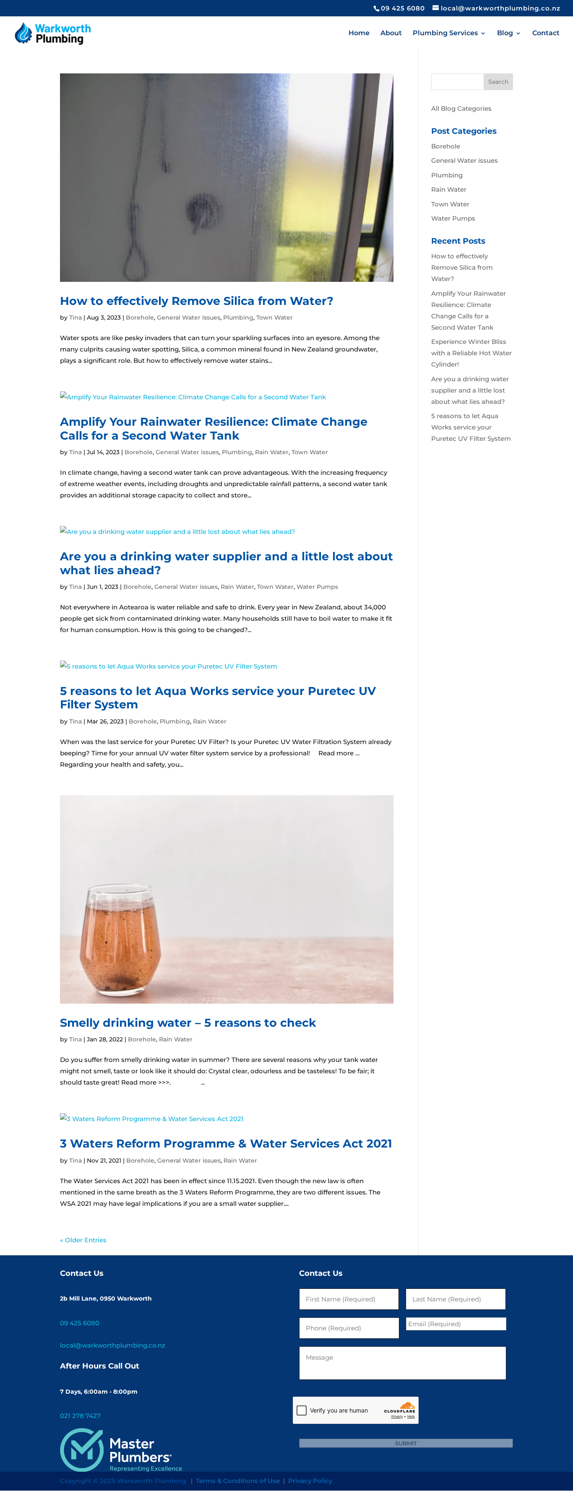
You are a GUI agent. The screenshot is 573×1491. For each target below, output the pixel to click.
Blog (505, 33)
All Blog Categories (461, 108)
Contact (546, 33)
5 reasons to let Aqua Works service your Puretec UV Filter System (218, 697)
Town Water (274, 317)
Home (359, 33)
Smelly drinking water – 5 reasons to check (188, 1023)
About (391, 33)
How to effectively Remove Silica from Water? (196, 301)
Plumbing (238, 317)
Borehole (140, 317)
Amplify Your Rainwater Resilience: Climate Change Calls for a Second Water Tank (213, 428)
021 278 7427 (80, 1416)
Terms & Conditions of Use (238, 1481)
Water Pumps (317, 587)
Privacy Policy (310, 1481)
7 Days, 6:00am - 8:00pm (99, 1391)
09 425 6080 (403, 8)
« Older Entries (83, 1240)
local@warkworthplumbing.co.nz (112, 1345)
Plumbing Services (445, 33)
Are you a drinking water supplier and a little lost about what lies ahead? (226, 563)
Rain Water (272, 452)
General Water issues (188, 317)
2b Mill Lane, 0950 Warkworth (106, 1298)
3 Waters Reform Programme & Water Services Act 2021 (226, 1143)
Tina (75, 317)
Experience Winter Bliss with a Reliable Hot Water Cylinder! (471, 353)
